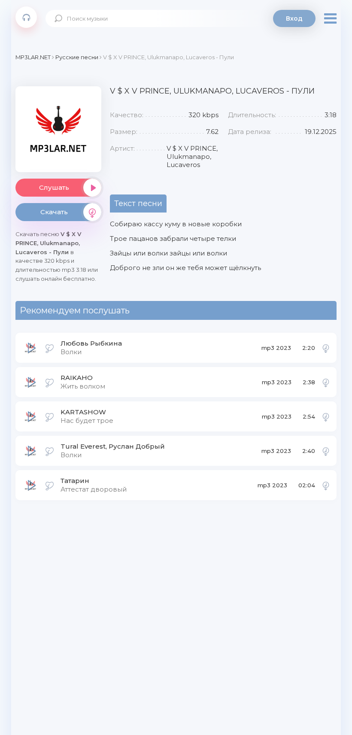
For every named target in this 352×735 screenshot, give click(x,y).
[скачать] (326, 347)
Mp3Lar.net (26, 17)
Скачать (54, 212)
